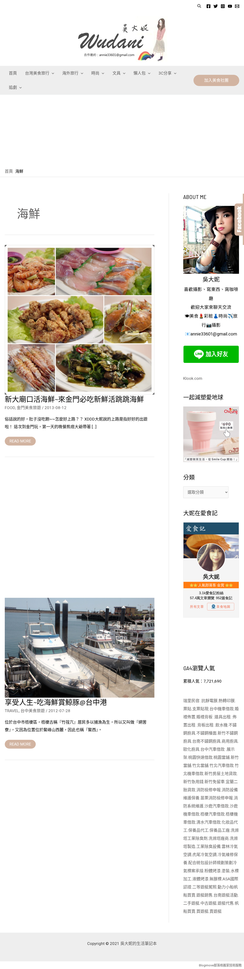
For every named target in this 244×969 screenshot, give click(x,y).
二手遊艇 (191, 903)
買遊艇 (202, 911)
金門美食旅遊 (29, 407)
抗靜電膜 (209, 700)
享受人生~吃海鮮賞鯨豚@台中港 (56, 702)
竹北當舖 (200, 765)
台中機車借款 (221, 708)
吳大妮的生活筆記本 (138, 943)
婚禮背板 (205, 717)
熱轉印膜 (227, 700)
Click (239, 219)
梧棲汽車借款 (212, 814)
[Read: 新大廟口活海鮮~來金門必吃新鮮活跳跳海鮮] (79, 319)
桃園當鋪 (222, 757)
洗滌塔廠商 (218, 838)
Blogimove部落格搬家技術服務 (220, 965)
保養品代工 (198, 830)
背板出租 (205, 725)
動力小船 (226, 887)
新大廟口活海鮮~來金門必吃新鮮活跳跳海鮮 (74, 399)
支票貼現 (200, 708)
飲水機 (221, 725)
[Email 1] (237, 6)
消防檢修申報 (208, 789)
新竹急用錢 (193, 781)
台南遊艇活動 (226, 895)
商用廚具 (230, 741)
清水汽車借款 (208, 822)
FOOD (10, 407)
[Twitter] (216, 6)
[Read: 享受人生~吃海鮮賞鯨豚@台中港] (79, 647)
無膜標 (215, 879)
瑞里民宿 (191, 700)
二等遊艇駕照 (204, 887)
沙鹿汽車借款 (216, 806)
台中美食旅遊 (32, 710)
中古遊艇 (208, 903)
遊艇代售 (226, 903)
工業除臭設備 (208, 846)
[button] (199, 6)
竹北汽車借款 (221, 765)
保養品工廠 (219, 830)
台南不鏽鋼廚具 (206, 741)
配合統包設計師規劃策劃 (210, 862)
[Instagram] (223, 6)
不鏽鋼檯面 (206, 733)
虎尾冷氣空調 (204, 854)
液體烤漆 (200, 879)
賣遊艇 (215, 911)
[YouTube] (230, 6)
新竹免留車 (214, 781)
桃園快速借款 (200, 757)
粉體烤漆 (212, 870)
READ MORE (20, 440)
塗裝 (226, 870)
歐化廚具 (191, 749)
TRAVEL (12, 710)
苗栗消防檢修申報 (216, 798)
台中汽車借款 (213, 749)
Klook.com (192, 378)
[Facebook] (208, 6)
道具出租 (223, 717)
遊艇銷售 (204, 895)
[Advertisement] (122, 130)
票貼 (187, 708)
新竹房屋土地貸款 (220, 773)
